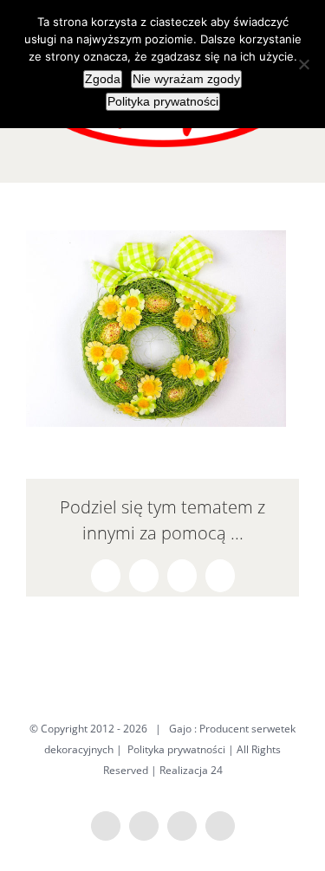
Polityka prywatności (176, 749)
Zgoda (102, 79)
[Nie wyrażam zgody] (303, 64)
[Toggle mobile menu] (292, 156)
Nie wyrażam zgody (186, 79)
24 (217, 770)
